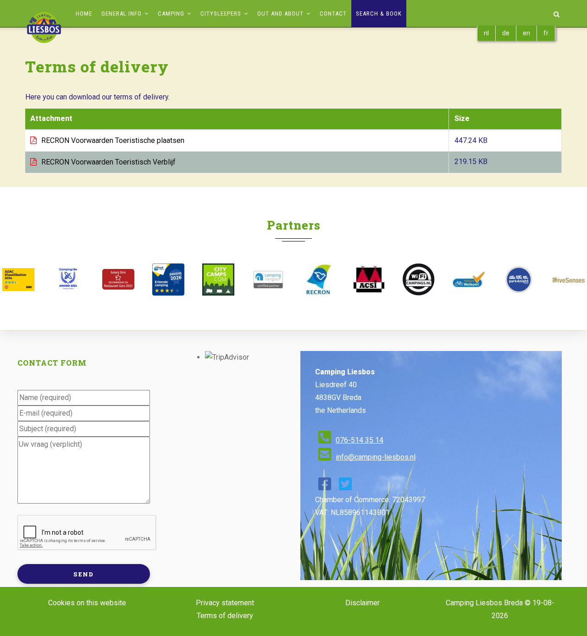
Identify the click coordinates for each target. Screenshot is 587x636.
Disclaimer (362, 602)
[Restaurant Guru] (118, 279)
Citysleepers (221, 13)
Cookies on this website (87, 602)
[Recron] (318, 279)
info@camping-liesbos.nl (375, 457)
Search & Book (379, 13)
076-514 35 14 (359, 440)
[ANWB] (168, 279)
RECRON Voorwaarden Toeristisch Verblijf (108, 162)
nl (486, 33)
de (505, 33)
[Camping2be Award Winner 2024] (68, 279)
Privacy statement (225, 602)
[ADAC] (18, 279)
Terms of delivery (225, 615)
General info (122, 13)
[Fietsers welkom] (468, 279)
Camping (172, 13)
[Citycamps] (218, 279)
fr (545, 33)
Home (84, 13)
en (526, 33)
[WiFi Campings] (418, 279)
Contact (333, 13)
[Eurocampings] (368, 279)
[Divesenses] (569, 279)
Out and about (281, 13)
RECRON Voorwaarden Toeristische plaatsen (112, 140)
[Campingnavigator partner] (268, 279)
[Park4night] (519, 279)
